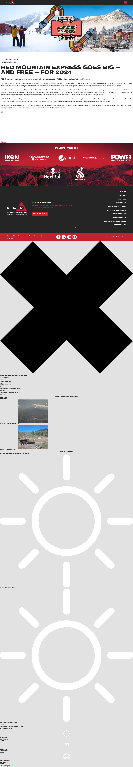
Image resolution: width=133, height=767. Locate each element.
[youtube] (74, 237)
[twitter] (64, 237)
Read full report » (5, 766)
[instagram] (69, 237)
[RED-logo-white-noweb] (10, 0)
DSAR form (10, 238)
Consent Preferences (35, 235)
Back (4, 142)
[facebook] (58, 237)
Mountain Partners (66, 148)
